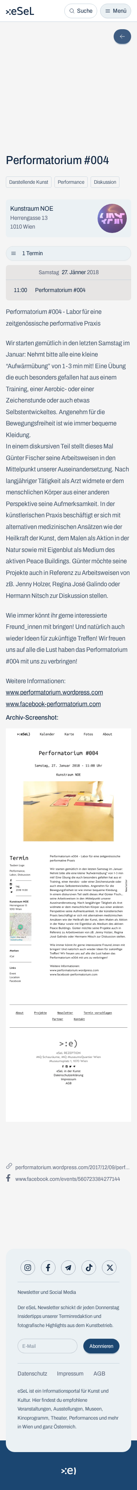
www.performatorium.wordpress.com (54, 692)
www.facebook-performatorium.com (53, 704)
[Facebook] (48, 1267)
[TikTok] (88, 1267)
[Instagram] (27, 1267)
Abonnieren (101, 1346)
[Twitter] (109, 1267)
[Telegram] (68, 1267)
